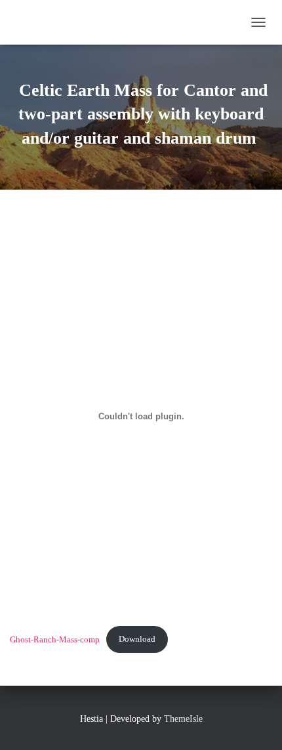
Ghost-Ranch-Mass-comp (55, 639)
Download (137, 639)
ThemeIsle (183, 719)
